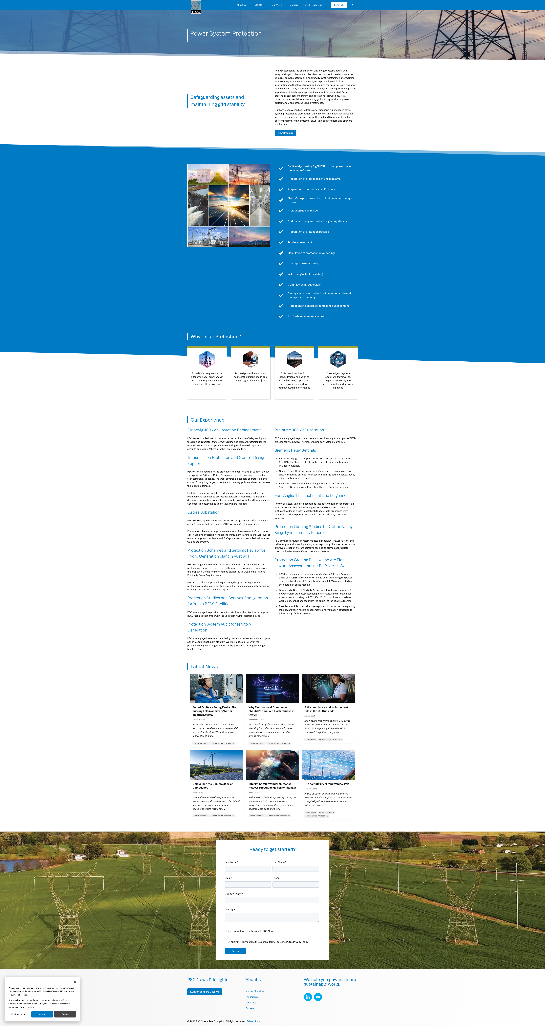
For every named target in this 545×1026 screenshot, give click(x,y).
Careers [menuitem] (294, 4)
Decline (65, 1014)
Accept (42, 1014)
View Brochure (285, 132)
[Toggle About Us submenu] (250, 5)
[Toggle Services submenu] (268, 5)
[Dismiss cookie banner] (75, 982)
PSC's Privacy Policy (297, 941)
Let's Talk (338, 5)
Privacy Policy (254, 1021)
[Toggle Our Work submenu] (286, 5)
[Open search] (351, 5)
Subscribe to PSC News (204, 992)
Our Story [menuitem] (251, 1002)
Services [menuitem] (259, 4)
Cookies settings (19, 1014)
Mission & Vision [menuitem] (255, 991)
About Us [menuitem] (241, 4)
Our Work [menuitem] (277, 4)
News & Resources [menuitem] (312, 4)
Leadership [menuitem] (252, 996)
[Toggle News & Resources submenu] (326, 5)
